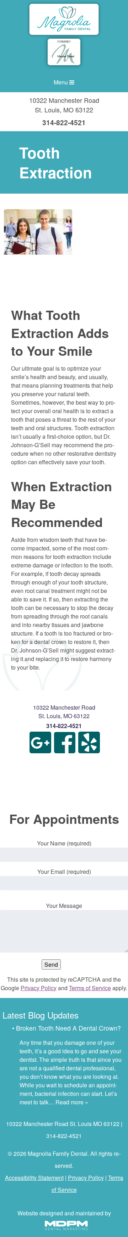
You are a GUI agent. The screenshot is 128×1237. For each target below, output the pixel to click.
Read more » (71, 1102)
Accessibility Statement (34, 1178)
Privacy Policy (39, 988)
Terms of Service (90, 988)
